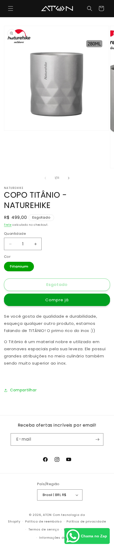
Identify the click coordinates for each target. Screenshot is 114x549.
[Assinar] (97, 439)
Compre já (57, 300)
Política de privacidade (86, 521)
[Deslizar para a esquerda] (45, 178)
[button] (10, 8)
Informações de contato (59, 537)
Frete (8, 225)
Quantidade (15, 233)
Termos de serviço (43, 529)
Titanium (22, 267)
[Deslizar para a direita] (68, 178)
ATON (47, 515)
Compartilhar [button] (23, 390)
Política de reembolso (43, 521)
